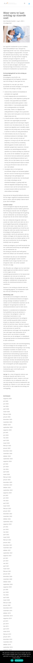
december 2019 (7, 608)
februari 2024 (7, 477)
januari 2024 (6, 479)
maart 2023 (6, 506)
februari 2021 (7, 571)
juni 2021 (6, 561)
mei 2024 (5, 469)
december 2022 (7, 513)
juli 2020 (5, 589)
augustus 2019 (7, 618)
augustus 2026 (7, 398)
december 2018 (7, 639)
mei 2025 (5, 438)
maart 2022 (6, 537)
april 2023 (6, 503)
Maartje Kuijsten (11, 21)
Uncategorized (7, 23)
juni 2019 (6, 623)
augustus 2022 (7, 524)
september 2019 (8, 616)
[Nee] (31, 657)
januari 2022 (6, 542)
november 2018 (7, 642)
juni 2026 (6, 404)
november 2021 (7, 547)
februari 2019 (7, 634)
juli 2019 (5, 621)
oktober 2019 (7, 613)
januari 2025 (6, 448)
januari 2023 (6, 511)
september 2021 (8, 553)
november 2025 (7, 422)
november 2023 (7, 485)
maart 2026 (6, 411)
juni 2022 (6, 529)
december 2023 (7, 482)
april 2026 (6, 409)
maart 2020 (6, 600)
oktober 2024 (7, 456)
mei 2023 (5, 500)
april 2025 (6, 440)
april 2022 (6, 534)
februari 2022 (7, 540)
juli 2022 (5, 527)
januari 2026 (6, 417)
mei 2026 (5, 406)
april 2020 (6, 597)
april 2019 (6, 629)
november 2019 (7, 610)
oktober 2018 (7, 644)
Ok (12, 660)
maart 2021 (6, 568)
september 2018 (8, 647)
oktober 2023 (7, 487)
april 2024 (6, 472)
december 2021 (7, 545)
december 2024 (7, 451)
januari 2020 (6, 605)
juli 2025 (5, 432)
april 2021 (6, 566)
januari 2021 (6, 574)
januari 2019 (6, 637)
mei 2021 (5, 563)
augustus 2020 (7, 587)
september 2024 (8, 458)
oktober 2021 (7, 550)
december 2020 (7, 576)
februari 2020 (7, 602)
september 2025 (8, 427)
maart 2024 (6, 474)
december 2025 (7, 419)
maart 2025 (6, 443)
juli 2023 (5, 495)
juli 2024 (5, 464)
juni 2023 (6, 498)
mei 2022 (5, 532)
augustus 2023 (7, 493)
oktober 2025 (7, 424)
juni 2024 (6, 466)
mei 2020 (5, 595)
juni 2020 (6, 592)
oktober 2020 (7, 582)
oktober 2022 (7, 519)
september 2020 (8, 584)
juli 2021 (5, 558)
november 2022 (7, 516)
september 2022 (8, 521)
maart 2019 (6, 631)
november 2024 (7, 453)
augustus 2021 (7, 555)
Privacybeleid (19, 660)
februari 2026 (7, 414)
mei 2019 (5, 626)
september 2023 (8, 490)
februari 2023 (7, 508)
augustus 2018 (7, 650)
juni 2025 (6, 435)
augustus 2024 (7, 461)
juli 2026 (5, 401)
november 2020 (7, 579)
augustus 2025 (7, 430)
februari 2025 (7, 445)
